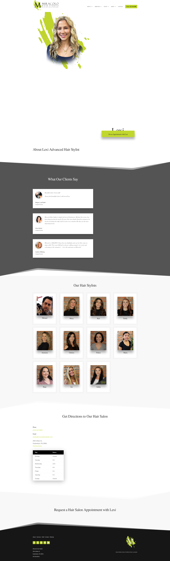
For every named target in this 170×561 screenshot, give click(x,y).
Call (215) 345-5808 (131, 6)
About (89, 6)
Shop (112, 6)
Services (97, 6)
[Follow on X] (37, 542)
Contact (120, 6)
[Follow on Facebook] (34, 542)
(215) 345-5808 (37, 430)
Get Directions (37, 446)
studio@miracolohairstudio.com (43, 437)
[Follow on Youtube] (48, 542)
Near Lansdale (133, 552)
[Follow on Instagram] (41, 542)
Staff (105, 6)
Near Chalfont (126, 552)
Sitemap (52, 537)
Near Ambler (119, 552)
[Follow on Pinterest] (44, 542)
